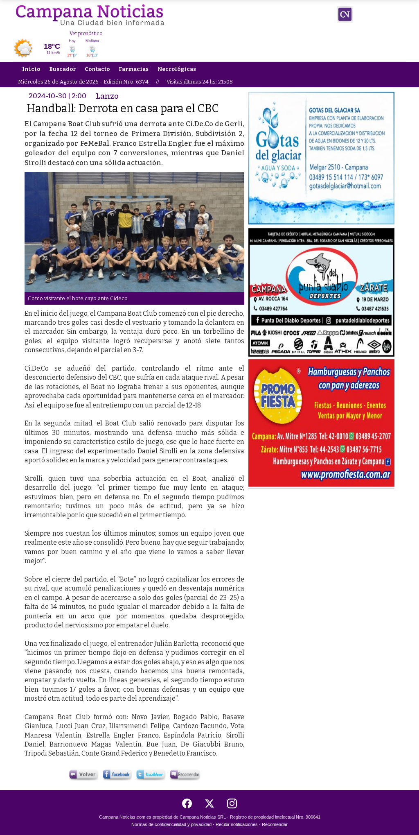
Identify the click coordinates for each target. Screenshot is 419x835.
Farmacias (134, 69)
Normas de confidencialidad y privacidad (171, 824)
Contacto (97, 69)
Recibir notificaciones (237, 824)
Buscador (62, 69)
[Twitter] (209, 803)
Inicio (31, 69)
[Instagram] (232, 803)
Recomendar (275, 824)
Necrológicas (177, 69)
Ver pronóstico (86, 33)
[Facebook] (187, 803)
